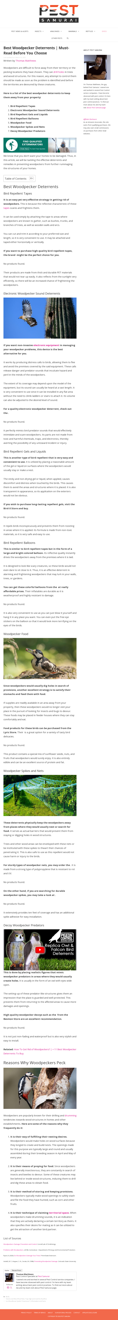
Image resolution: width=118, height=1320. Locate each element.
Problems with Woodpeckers (13, 1250)
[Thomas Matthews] (9, 1281)
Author (7, 1270)
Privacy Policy (26, 1313)
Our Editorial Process (63, 1313)
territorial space (59, 1212)
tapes (6, 208)
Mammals (72, 31)
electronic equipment (46, 345)
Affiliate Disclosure (89, 1313)
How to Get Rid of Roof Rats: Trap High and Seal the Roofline (26, 1299)
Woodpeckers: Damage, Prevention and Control (20, 1244)
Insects (38, 31)
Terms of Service (40, 1313)
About (50, 1313)
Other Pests (57, 38)
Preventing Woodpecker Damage (45, 1261)
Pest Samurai (43, 1276)
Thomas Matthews (26, 60)
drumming (71, 1115)
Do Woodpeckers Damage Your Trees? (27, 1256)
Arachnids (54, 31)
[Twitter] (11, 1287)
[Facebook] (8, 1287)
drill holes (58, 72)
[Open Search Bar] (67, 38)
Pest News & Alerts (19, 31)
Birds (104, 31)
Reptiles (89, 31)
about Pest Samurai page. (96, 107)
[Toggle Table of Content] (30, 178)
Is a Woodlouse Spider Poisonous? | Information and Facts (26, 1301)
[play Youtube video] (40, 949)
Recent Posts (16, 1270)
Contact (77, 1313)
